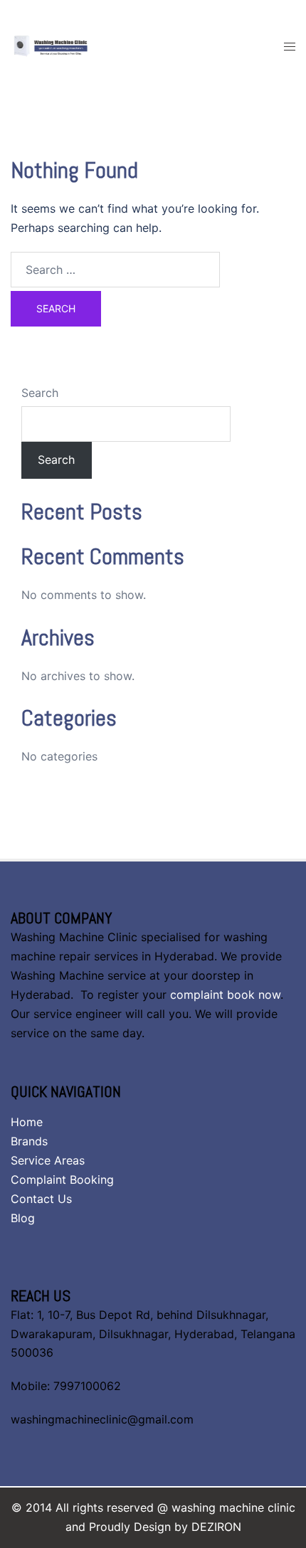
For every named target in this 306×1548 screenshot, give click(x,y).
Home (27, 1122)
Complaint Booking (62, 1179)
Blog (23, 1218)
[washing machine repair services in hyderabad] (64, 45)
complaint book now (225, 994)
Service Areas (48, 1160)
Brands (29, 1141)
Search (39, 393)
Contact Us (41, 1199)
